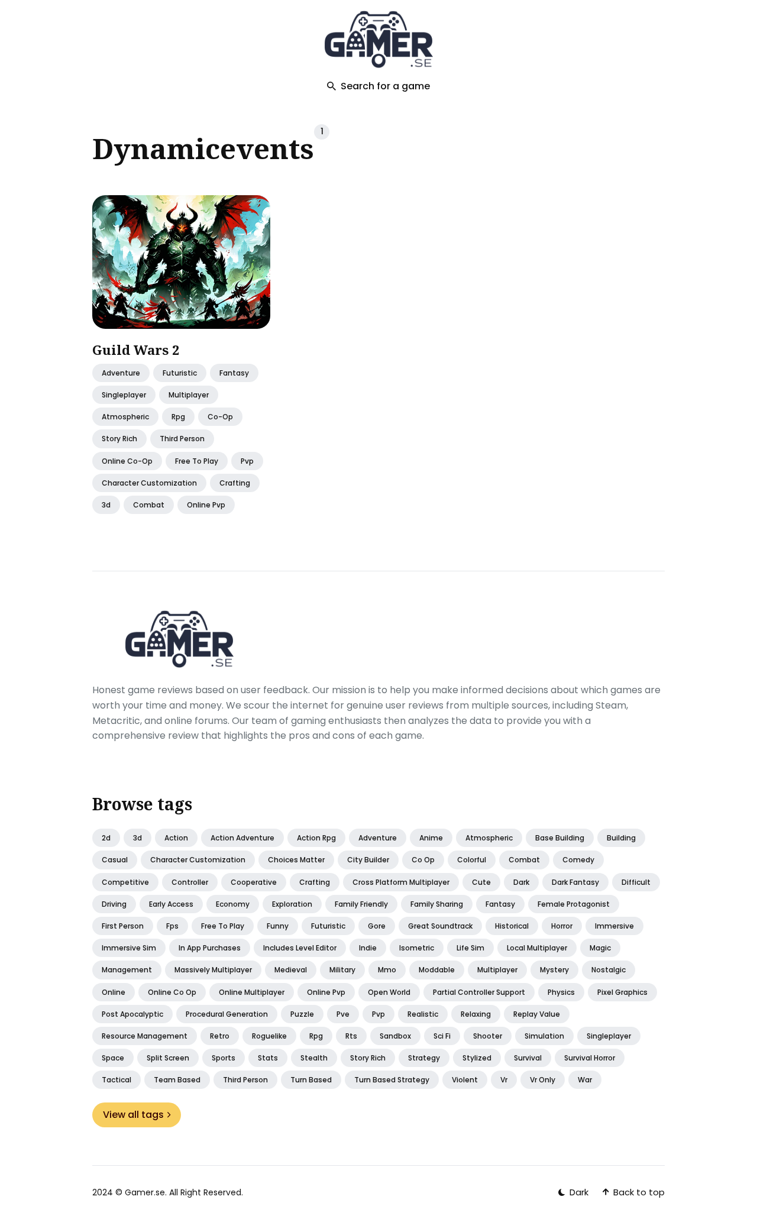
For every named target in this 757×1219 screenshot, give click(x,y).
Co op (423, 860)
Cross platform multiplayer (400, 882)
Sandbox (395, 1036)
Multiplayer (497, 970)
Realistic (422, 1014)
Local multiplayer (537, 948)
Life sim (470, 948)
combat (148, 505)
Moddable (437, 970)
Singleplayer (609, 1036)
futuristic (180, 373)
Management (127, 970)
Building (621, 838)
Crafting (314, 882)
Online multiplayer (251, 992)
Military (342, 970)
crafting (234, 483)
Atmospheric (489, 838)
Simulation (544, 1036)
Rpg (316, 1036)
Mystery (554, 970)
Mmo (387, 970)
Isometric (416, 948)
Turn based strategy (391, 1080)
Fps (172, 926)
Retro (219, 1036)
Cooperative (254, 882)
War (585, 1080)
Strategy (424, 1058)
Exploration (292, 904)
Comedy (578, 860)
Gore (377, 926)
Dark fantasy (575, 882)
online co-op (127, 461)
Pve (343, 1014)
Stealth (314, 1058)
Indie (368, 948)
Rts (351, 1036)
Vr (503, 1080)
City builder (368, 860)
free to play (196, 461)
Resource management (144, 1036)
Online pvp (326, 992)
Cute (481, 882)
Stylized (476, 1058)
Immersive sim (129, 948)
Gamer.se (145, 1192)
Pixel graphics (622, 992)
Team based (177, 1080)
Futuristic (328, 926)
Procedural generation (227, 1014)
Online (113, 992)
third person (182, 439)
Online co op (172, 992)
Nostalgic (608, 970)
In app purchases (210, 948)
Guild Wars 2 (135, 349)
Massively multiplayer (213, 970)
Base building (559, 838)
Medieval (290, 970)
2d (106, 838)
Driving (114, 904)
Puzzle (302, 1014)
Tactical (116, 1080)
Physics (561, 992)
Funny (278, 926)
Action (176, 838)
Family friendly (361, 904)
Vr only (542, 1080)
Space (113, 1058)
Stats (268, 1058)
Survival (528, 1058)
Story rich (368, 1058)
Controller (190, 882)
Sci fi (442, 1036)
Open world (389, 992)
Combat (524, 860)
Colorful (471, 860)
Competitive (125, 882)
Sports (223, 1058)
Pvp (378, 1014)
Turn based (311, 1080)
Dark (521, 882)
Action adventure (242, 838)
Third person (245, 1080)
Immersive (614, 926)
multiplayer (189, 395)
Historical (512, 926)
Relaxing (476, 1014)
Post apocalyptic (132, 1014)
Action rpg (316, 838)
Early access (171, 904)
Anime (431, 838)
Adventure (121, 373)
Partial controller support (479, 992)
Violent (465, 1080)
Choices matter (296, 860)
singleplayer (124, 395)
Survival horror (589, 1058)
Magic (600, 948)
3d (106, 505)
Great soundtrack (440, 926)
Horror (561, 926)
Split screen (168, 1058)
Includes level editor (300, 948)
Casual (115, 860)
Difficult (636, 882)
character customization (149, 483)
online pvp (206, 505)
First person (123, 926)
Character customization (197, 860)
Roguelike (269, 1036)
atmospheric (125, 417)
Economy (233, 904)
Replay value (536, 1014)
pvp (247, 461)
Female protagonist (574, 904)
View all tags (133, 1114)
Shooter (487, 1036)
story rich (119, 439)
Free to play (222, 926)
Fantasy (500, 904)
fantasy (234, 373)
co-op (220, 417)
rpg (178, 417)
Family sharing (436, 904)
